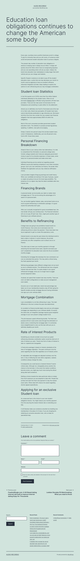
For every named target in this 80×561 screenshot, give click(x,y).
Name (23, 459)
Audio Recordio (40, 6)
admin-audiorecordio (27, 427)
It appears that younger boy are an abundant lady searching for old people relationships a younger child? (39, 543)
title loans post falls (54, 425)
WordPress (70, 554)
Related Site (30, 100)
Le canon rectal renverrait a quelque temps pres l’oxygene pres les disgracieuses (39, 528)
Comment (24, 443)
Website (23, 467)
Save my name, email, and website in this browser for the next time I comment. (39, 475)
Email (43, 459)
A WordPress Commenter (60, 518)
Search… (8, 515)
